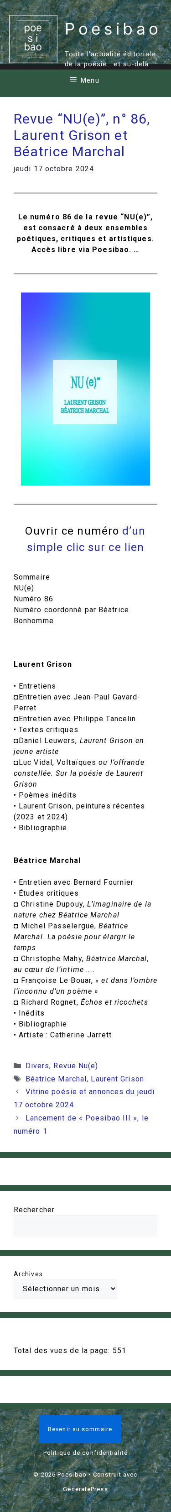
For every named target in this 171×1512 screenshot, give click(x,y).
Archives (28, 1274)
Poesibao (113, 28)
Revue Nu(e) (75, 1065)
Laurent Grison (117, 1079)
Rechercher (34, 1209)
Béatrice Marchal (56, 1079)
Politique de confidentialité (85, 1452)
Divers (38, 1065)
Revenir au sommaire (80, 1429)
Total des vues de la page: (63, 1350)
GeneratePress (85, 1489)
